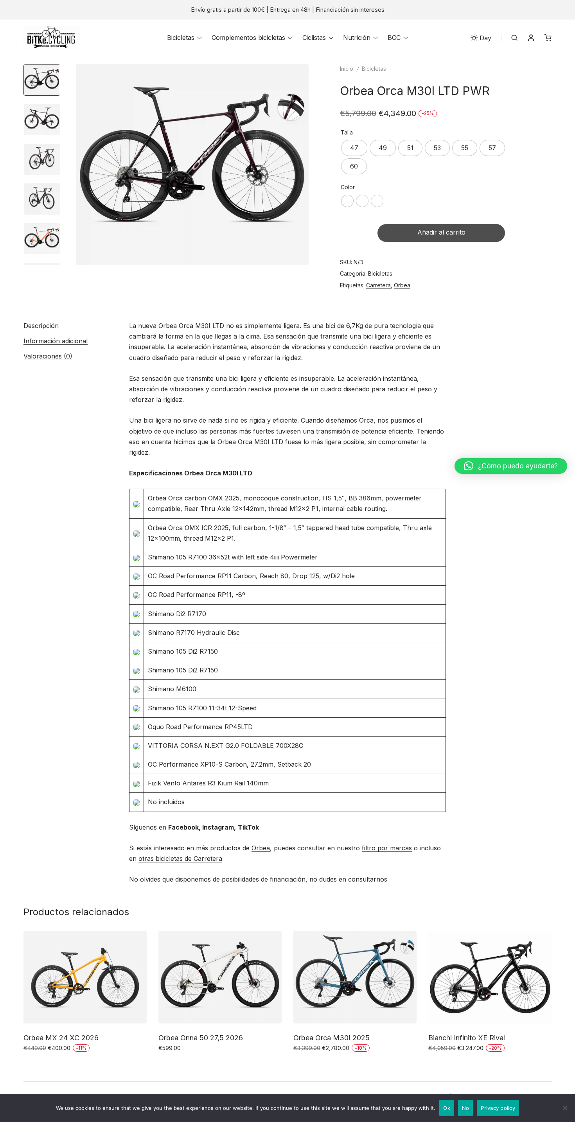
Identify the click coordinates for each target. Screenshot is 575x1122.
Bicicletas (180, 37)
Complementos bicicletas (248, 37)
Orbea (402, 285)
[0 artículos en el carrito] (548, 37)
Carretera (378, 285)
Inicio (346, 68)
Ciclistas (314, 37)
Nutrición (356, 37)
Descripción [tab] (41, 326)
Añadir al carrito (441, 232)
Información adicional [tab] (55, 341)
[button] (511, 466)
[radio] (354, 148)
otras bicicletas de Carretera (180, 858)
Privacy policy (498, 1108)
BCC (394, 37)
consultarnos (367, 879)
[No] (565, 1108)
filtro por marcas (387, 848)
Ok (446, 1108)
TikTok (248, 827)
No (465, 1108)
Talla (347, 132)
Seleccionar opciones (56, 1065)
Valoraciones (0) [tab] (47, 356)
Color (348, 187)
